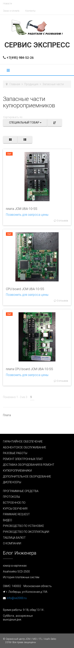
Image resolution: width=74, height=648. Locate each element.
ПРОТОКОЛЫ (11, 496)
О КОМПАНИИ (12, 543)
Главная (14, 84)
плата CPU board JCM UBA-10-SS (29, 369)
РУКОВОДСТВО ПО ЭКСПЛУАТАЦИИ (26, 531)
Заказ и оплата (11, 10)
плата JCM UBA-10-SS (21, 209)
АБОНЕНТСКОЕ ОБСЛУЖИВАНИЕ (24, 447)
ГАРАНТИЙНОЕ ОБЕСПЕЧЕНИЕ (23, 441)
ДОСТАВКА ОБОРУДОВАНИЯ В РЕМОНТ (28, 464)
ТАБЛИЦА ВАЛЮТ (14, 537)
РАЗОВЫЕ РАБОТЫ (15, 453)
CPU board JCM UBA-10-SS (25, 289)
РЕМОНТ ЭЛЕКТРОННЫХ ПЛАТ (23, 459)
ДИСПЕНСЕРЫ (12, 482)
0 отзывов (62, 220)
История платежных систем (21, 577)
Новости (7, 3)
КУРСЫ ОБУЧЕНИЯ (15, 508)
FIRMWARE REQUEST (16, 514)
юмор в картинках (15, 565)
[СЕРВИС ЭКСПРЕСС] (37, 27)
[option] (37, 176)
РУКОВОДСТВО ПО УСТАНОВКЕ (23, 525)
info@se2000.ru (17, 598)
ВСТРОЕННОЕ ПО (14, 502)
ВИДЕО (7, 520)
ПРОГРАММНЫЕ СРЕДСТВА (20, 491)
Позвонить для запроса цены (27, 215)
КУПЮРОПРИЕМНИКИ (17, 470)
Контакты (30, 10)
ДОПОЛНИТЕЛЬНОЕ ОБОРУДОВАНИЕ (27, 476)
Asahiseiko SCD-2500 (16, 571)
